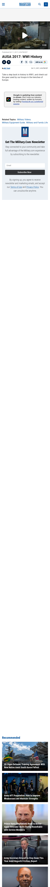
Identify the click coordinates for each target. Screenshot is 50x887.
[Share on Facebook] (22, 62)
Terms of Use (16, 187)
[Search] (39, 4)
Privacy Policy (32, 187)
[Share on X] (26, 62)
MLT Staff (7, 68)
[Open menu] (3, 4)
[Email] (31, 62)
